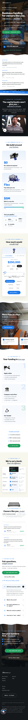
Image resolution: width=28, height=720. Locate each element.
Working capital (10, 281)
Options (4, 680)
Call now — (12, 32)
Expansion (10, 284)
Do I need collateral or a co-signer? (14, 605)
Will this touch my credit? (14, 586)
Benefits (4, 678)
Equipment (19, 281)
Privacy (3, 686)
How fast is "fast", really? (14, 615)
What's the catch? (14, 600)
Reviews (14, 676)
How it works (5, 676)
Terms (3, 688)
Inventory (11, 288)
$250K (19, 266)
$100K (13, 266)
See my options (8, 327)
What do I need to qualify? (14, 610)
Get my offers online (9, 577)
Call (11, 572)
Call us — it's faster (9, 695)
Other (18, 288)
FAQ (13, 678)
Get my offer (15, 445)
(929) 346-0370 (6, 690)
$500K (11, 269)
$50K (8, 266)
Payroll (18, 284)
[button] (14, 124)
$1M (17, 269)
